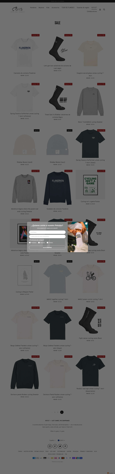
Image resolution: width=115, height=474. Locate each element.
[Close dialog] (86, 224)
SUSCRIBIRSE (47, 247)
